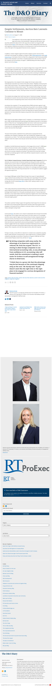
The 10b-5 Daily (6, 623)
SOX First (5, 615)
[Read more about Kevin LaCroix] (5, 299)
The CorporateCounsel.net (9, 630)
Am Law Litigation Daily (8, 571)
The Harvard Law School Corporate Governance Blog (15, 635)
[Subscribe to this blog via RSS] (3, 506)
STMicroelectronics (36, 55)
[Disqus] (26, 337)
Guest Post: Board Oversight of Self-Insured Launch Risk (15, 553)
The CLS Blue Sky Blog (8, 625)
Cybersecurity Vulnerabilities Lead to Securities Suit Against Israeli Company (20, 551)
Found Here (16, 494)
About (32, 3)
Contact (45, 3)
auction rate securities (12, 277)
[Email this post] (8, 282)
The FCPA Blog (6, 633)
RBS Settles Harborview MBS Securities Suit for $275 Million (40, 308)
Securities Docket (7, 613)
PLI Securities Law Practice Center (10, 603)
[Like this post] (12, 282)
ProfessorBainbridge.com (8, 608)
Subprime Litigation (11, 37)
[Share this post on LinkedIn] (15, 282)
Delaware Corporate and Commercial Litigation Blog (14, 583)
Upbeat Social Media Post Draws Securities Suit (26, 307)
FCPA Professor (6, 590)
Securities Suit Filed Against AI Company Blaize (13, 548)
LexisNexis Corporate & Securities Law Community (14, 595)
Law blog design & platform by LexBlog (42, 684)
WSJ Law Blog (6, 645)
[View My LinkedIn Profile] (6, 506)
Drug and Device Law (7, 586)
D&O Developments (7, 578)
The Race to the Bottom (8, 640)
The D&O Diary (26, 13)
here (14, 44)
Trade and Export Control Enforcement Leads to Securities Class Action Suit (11, 309)
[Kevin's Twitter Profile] (10, 299)
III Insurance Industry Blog (9, 593)
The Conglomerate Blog (8, 628)
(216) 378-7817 (8, 667)
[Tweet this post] (10, 282)
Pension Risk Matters (7, 600)
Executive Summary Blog (8, 588)
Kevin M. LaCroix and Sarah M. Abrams (9, 3)
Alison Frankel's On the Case (9, 568)
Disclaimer (4, 674)
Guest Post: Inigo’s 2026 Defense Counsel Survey (14, 546)
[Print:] (5, 282)
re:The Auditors (6, 610)
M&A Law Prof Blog (7, 598)
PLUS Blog (5, 605)
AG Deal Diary (6, 566)
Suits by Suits (6, 620)
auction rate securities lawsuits (26, 277)
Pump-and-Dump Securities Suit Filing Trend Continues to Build (17, 556)
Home (27, 3)
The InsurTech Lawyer (8, 638)
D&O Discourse (6, 581)
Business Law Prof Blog (8, 573)
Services (39, 3)
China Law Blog (6, 576)
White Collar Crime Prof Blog (9, 643)
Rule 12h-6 (21, 181)
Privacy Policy (5, 676)
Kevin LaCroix (9, 35)
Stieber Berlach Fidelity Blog (9, 618)
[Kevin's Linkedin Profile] (8, 299)
